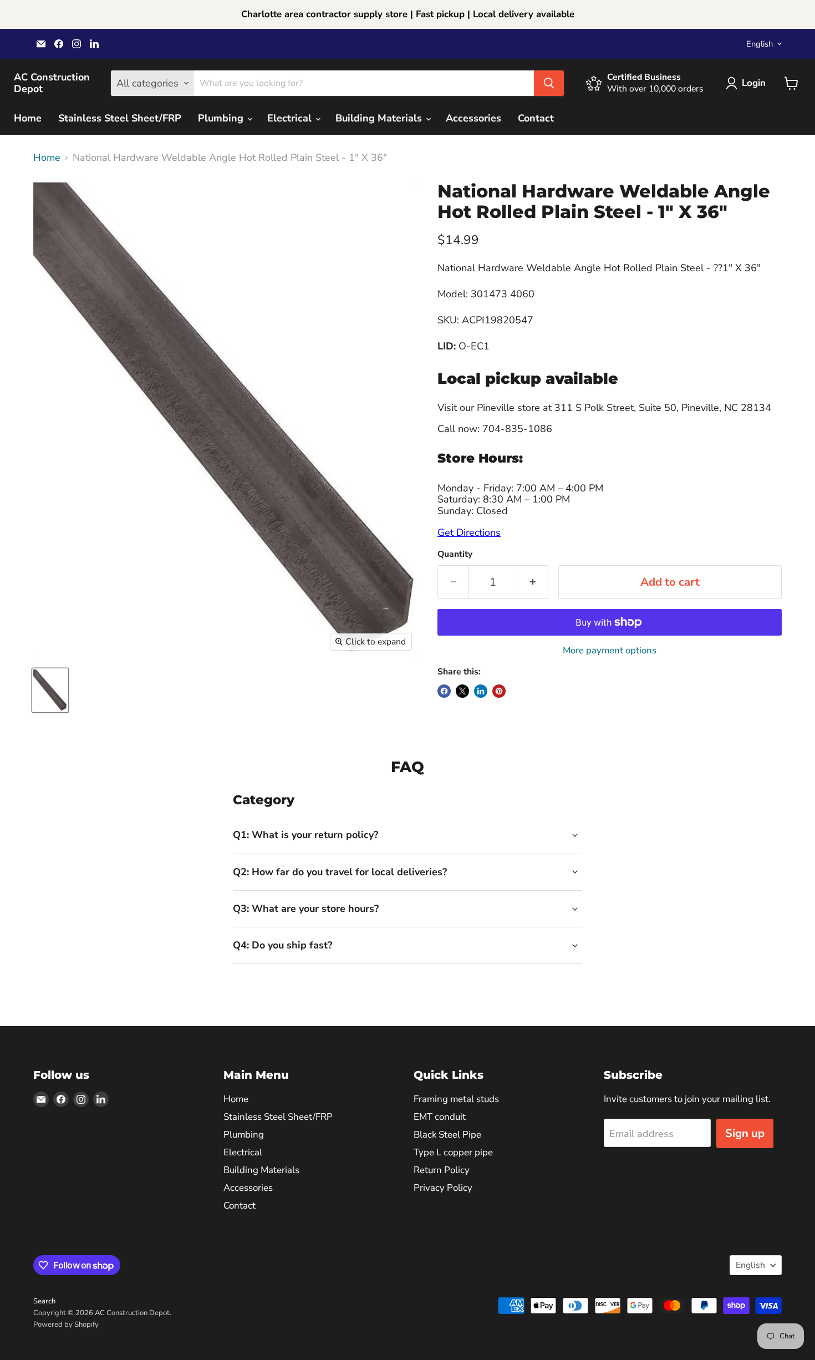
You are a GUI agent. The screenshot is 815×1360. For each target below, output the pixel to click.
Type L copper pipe (453, 1152)
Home (28, 118)
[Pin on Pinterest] (499, 691)
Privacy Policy (443, 1187)
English (759, 43)
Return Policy (442, 1170)
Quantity (454, 554)
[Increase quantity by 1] (532, 582)
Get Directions (469, 532)
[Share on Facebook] (444, 691)
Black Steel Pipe (447, 1134)
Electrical (290, 118)
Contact (536, 118)
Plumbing (222, 118)
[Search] (549, 83)
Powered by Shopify (66, 1324)
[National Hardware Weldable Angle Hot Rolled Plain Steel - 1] (50, 690)
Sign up (745, 1133)
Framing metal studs (456, 1099)
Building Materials (380, 118)
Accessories (473, 118)
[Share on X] (462, 691)
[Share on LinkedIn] (480, 691)
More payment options (609, 650)
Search (44, 1301)
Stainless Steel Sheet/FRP (119, 118)
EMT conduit (440, 1116)
